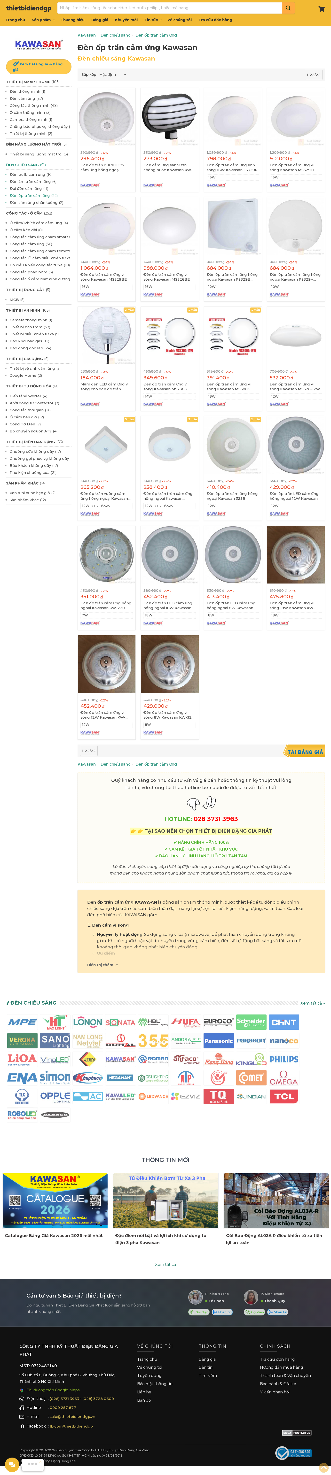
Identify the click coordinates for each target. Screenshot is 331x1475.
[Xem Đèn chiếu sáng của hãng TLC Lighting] (22, 1097)
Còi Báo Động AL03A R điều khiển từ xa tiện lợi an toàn (274, 1239)
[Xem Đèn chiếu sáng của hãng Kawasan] (120, 1060)
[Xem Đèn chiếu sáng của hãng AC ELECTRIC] (87, 1097)
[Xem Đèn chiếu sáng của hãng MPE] (22, 1023)
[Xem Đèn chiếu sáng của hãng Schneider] (251, 1023)
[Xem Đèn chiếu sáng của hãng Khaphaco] (87, 1078)
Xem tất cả (165, 1264)
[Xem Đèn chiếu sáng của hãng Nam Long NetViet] (87, 1041)
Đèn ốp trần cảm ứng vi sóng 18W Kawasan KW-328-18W (292, 605)
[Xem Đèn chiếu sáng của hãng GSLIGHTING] (153, 1078)
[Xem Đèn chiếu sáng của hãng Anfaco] (186, 1060)
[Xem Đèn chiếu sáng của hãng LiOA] (22, 1060)
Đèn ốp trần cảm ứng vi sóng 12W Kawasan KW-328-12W (103, 715)
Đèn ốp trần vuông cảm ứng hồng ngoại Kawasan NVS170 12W (104, 496)
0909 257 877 (63, 1407)
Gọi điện (201, 1312)
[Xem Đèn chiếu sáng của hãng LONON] (87, 1023)
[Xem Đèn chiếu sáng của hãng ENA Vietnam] (22, 1078)
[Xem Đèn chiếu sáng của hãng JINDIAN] (251, 1097)
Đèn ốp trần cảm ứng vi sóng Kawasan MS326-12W (295, 386)
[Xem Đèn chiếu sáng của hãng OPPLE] (55, 1097)
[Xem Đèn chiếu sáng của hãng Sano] (55, 1041)
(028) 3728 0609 (98, 1398)
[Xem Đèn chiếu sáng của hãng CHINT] (284, 1023)
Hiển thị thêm (100, 964)
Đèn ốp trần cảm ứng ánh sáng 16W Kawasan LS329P (232, 167)
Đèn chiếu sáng (33, 1003)
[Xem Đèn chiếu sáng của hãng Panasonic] (218, 1041)
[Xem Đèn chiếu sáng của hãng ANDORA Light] (186, 1041)
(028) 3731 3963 (64, 1398)
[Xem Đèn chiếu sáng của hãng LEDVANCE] (153, 1097)
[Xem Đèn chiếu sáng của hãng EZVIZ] (186, 1097)
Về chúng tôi (179, 19)
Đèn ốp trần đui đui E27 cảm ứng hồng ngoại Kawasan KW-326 (102, 167)
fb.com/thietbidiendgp (71, 1426)
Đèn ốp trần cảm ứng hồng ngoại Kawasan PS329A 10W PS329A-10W (295, 277)
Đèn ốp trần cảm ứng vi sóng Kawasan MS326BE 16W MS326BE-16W (166, 277)
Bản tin (206, 1367)
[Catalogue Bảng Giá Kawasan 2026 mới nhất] (55, 1200)
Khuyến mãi (126, 19)
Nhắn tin (224, 1312)
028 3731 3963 (216, 818)
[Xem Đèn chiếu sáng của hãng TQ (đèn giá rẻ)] (218, 1097)
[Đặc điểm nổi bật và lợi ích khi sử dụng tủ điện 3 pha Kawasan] (165, 1200)
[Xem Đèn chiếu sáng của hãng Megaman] (120, 1078)
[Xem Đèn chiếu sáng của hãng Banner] (55, 1116)
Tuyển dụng (149, 1375)
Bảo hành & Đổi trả (278, 1384)
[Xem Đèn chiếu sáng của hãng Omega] (284, 1078)
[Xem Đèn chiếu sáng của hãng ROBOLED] (22, 1116)
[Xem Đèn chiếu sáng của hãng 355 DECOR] (153, 1041)
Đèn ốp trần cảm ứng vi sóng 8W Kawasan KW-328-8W (169, 715)
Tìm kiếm (208, 1375)
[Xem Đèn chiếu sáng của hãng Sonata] (120, 1023)
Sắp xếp (88, 74)
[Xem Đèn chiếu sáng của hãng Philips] (284, 1060)
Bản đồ (144, 1400)
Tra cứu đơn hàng (215, 19)
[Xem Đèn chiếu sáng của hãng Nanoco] (284, 1041)
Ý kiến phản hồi (275, 1392)
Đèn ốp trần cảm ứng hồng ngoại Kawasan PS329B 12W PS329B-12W (232, 277)
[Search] (288, 8)
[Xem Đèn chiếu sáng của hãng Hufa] (186, 1023)
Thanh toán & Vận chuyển (285, 1375)
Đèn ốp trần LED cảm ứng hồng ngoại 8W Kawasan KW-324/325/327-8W (231, 605)
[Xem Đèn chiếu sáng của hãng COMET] (251, 1078)
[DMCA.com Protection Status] (297, 1434)
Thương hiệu (73, 19)
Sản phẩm (42, 19)
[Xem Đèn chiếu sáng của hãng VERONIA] (22, 1041)
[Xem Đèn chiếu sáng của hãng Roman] (153, 1060)
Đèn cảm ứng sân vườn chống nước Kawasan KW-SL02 (168, 167)
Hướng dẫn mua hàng (281, 1367)
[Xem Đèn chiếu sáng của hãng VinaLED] (55, 1060)
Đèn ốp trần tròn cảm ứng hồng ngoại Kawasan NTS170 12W (168, 496)
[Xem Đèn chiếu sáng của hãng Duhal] (120, 1041)
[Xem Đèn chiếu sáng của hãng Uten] (87, 1060)
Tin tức (151, 19)
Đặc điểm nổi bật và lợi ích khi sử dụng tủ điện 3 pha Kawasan (160, 1239)
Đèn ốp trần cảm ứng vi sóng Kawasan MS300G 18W (229, 387)
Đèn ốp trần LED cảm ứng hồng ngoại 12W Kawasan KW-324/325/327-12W (294, 496)
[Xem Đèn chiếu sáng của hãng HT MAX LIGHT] (55, 1023)
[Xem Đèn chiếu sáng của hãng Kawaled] (120, 1097)
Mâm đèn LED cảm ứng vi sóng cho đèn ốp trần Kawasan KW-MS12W (104, 387)
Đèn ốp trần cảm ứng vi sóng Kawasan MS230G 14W (165, 387)
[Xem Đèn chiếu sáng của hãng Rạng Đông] (218, 1060)
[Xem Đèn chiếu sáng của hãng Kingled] (251, 1060)
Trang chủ (15, 19)
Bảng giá (99, 19)
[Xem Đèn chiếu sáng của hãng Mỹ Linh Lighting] (218, 1078)
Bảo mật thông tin (155, 1384)
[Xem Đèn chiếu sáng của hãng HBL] (153, 1023)
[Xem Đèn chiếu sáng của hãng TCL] (284, 1097)
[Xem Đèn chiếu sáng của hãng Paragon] (251, 1041)
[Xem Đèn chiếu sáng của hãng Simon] (55, 1078)
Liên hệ (144, 1392)
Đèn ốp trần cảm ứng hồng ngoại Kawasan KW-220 (106, 605)
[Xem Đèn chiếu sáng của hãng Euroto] (218, 1023)
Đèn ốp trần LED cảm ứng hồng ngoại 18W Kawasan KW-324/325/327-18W (167, 605)
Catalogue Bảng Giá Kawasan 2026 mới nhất (54, 1235)
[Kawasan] (38, 45)
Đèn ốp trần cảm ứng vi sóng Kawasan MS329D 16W (292, 167)
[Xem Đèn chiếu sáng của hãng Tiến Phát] (186, 1078)
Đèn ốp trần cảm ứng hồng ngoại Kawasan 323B (232, 496)
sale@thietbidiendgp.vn (72, 1416)
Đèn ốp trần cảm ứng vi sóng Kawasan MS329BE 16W (103, 277)
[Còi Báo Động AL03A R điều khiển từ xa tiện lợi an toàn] (276, 1200)
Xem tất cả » (312, 1003)
